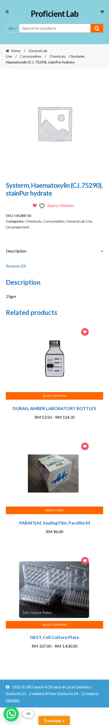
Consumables (31, 56)
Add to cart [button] (54, 510)
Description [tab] (16, 250)
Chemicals (57, 56)
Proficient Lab (54, 14)
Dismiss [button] (13, 700)
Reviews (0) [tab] (16, 265)
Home (16, 50)
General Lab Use (79, 221)
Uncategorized (17, 227)
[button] (11, 713)
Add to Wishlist (85, 332)
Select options (55, 396)
